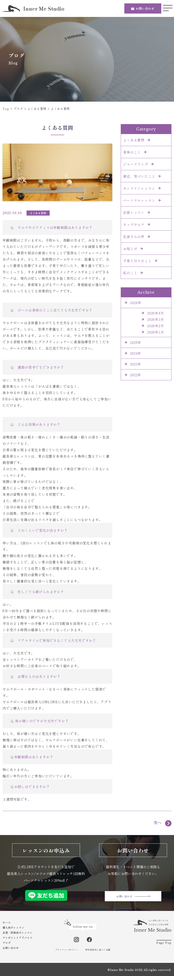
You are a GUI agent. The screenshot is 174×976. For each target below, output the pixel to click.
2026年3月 (155, 319)
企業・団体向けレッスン (17, 932)
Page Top (163, 942)
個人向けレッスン (13, 927)
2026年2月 (155, 325)
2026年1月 (155, 332)
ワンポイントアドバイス (17, 937)
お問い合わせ (145, 8)
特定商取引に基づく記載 (98, 949)
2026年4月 (155, 313)
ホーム (7, 922)
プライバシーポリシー (66, 949)
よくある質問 (38, 213)
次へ (158, 822)
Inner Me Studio (43, 8)
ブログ (7, 942)
